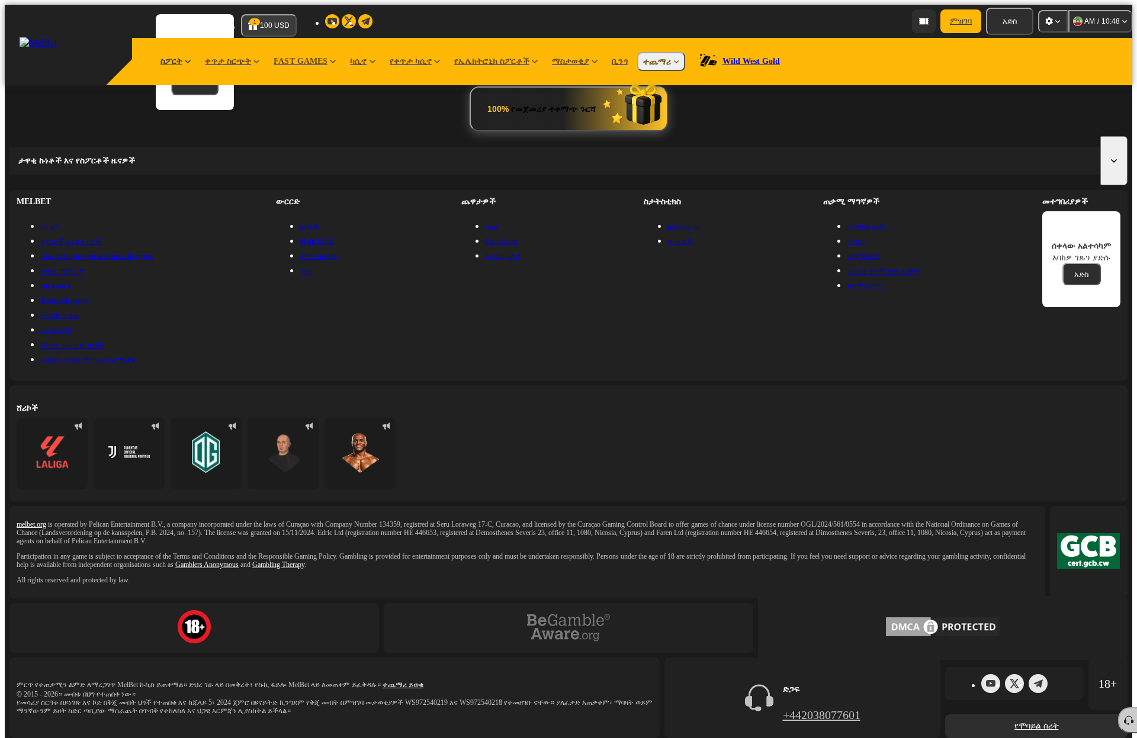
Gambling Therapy (278, 564)
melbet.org (31, 524)
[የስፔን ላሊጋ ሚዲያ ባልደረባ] (52, 453)
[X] (1014, 683)
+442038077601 (821, 714)
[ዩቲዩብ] (990, 683)
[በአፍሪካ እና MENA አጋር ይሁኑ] (129, 453)
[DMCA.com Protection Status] (942, 628)
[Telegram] (1038, 683)
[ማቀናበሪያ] (1053, 21)
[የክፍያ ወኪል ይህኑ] (924, 21)
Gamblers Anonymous (207, 564)
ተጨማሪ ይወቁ (403, 685)
